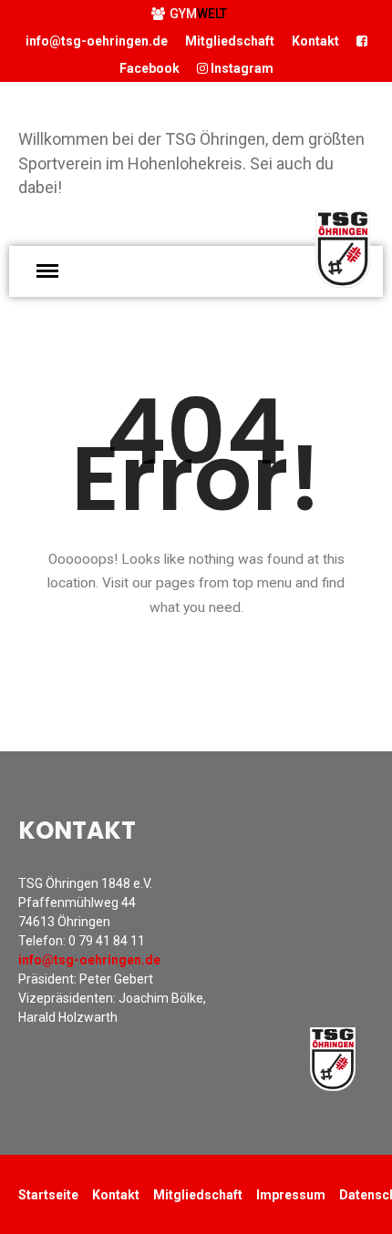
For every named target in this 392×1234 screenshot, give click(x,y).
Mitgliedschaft (229, 41)
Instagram (240, 68)
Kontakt (315, 41)
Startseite (48, 1195)
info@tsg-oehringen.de (97, 41)
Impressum (290, 1195)
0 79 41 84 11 (106, 940)
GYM (198, 13)
